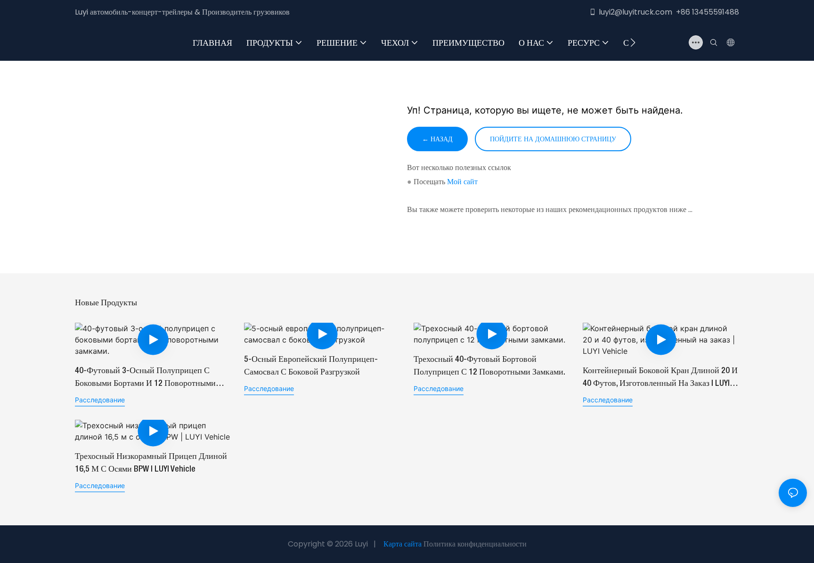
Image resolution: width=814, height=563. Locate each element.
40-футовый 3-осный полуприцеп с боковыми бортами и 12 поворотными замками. (145, 378)
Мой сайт (462, 181)
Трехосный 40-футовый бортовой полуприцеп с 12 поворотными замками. (489, 366)
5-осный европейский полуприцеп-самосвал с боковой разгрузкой (311, 366)
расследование (100, 400)
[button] (632, 42)
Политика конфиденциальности (475, 544)
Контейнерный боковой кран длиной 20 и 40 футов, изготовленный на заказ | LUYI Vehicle (660, 378)
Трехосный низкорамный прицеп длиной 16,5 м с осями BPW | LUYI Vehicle (151, 463)
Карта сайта (402, 544)
